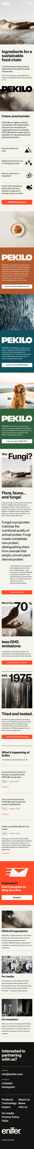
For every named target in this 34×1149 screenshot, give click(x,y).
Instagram (8, 1087)
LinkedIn (7, 1083)
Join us (22, 1107)
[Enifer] (6, 3)
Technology (9, 1103)
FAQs (5, 1120)
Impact (6, 1107)
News (21, 1103)
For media (8, 1113)
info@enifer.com (12, 1074)
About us (24, 1099)
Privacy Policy (10, 1117)
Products (7, 1099)
